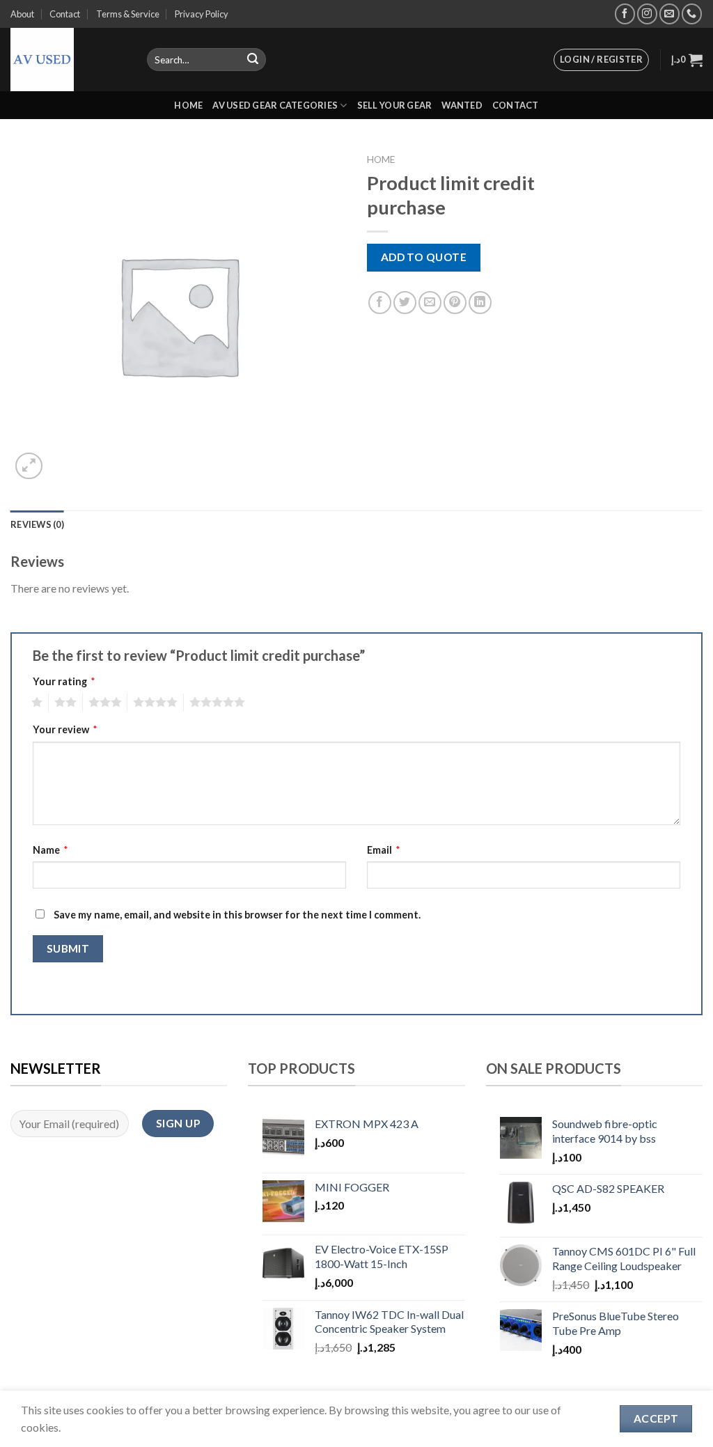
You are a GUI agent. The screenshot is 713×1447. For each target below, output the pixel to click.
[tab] (37, 524)
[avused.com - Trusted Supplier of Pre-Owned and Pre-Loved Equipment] (68, 59)
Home (188, 105)
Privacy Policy (201, 13)
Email (383, 850)
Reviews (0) (37, 524)
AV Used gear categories (275, 105)
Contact (64, 13)
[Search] (253, 60)
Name (50, 850)
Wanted (462, 105)
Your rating (64, 681)
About (22, 13)
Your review (65, 729)
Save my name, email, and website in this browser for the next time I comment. (237, 915)
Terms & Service (127, 13)
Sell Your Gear (394, 105)
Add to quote (424, 257)
